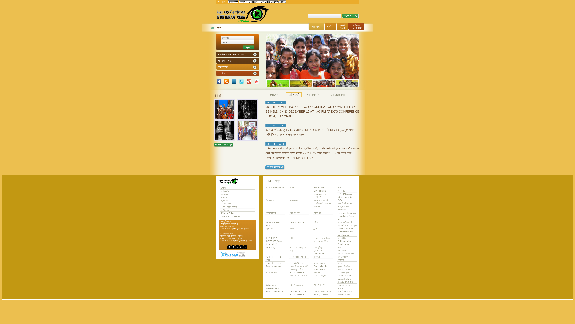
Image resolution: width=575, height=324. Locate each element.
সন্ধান (340, 263)
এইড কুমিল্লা (318, 247)
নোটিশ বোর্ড (293, 94)
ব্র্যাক (315, 229)
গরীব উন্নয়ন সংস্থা (296, 285)
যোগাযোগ (224, 194)
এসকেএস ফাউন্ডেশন (320, 276)
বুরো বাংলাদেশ (294, 200)
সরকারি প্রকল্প (342, 26)
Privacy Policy (227, 213)
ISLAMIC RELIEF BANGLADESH (298, 293)
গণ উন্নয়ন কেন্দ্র (343, 273)
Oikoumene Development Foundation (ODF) (274, 288)
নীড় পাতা (316, 26)
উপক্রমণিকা (275, 94)
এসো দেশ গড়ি (295, 213)
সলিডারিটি (317, 257)
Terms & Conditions (230, 216)
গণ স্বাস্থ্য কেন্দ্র (271, 273)
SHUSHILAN (320, 285)
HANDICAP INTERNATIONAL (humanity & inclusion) (274, 243)
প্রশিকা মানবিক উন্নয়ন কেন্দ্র (274, 258)
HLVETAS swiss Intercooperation (345, 195)
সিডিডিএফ (317, 213)
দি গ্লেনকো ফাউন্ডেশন (345, 269)
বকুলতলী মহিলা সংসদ (345, 203)
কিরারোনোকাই (271, 213)
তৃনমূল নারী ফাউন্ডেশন (345, 266)
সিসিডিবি (317, 273)
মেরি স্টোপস (342, 238)
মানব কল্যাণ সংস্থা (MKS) (344, 287)
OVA (340, 200)
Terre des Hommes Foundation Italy (275, 264)
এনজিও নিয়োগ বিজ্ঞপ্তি (229, 207)
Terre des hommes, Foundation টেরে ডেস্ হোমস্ (347, 216)
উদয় (339, 247)
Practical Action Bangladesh (321, 268)
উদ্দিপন (316, 222)
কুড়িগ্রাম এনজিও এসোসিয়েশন (343, 208)
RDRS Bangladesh (275, 188)
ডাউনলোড (224, 197)
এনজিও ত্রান (225, 210)
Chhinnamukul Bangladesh (344, 243)
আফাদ (292, 229)
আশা (291, 238)
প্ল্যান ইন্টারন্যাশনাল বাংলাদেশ (344, 258)
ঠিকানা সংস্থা (342, 250)
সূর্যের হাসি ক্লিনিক (296, 263)
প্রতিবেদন (224, 201)
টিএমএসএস (270, 200)
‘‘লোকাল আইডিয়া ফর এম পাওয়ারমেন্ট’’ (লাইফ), (322, 293)
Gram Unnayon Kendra (273, 224)
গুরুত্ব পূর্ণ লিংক (314, 94)
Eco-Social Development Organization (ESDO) (320, 192)
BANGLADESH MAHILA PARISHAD (299, 274)
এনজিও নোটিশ (226, 204)
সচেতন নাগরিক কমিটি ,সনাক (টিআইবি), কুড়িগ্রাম (347, 224)
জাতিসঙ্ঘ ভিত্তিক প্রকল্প (356, 26)
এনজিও (330, 26)
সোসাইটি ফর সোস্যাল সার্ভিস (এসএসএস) (345, 293)
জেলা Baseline (337, 94)
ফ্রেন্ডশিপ (269, 229)
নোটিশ (223, 188)
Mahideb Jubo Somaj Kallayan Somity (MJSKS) (345, 279)
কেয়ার (340, 188)
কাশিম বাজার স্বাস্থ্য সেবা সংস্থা (298, 249)
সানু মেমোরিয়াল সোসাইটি (298, 257)
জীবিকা (292, 188)
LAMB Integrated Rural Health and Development (346, 232)
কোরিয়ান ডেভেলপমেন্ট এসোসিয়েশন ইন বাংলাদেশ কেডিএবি (322, 203)
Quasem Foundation (319, 252)
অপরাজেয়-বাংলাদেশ (320, 263)
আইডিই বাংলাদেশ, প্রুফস (346, 254)
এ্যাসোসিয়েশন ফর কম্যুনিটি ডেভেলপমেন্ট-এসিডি (299, 268)
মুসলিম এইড (342, 191)
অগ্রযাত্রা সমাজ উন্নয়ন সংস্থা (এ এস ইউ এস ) (322, 239)
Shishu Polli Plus (297, 222)
